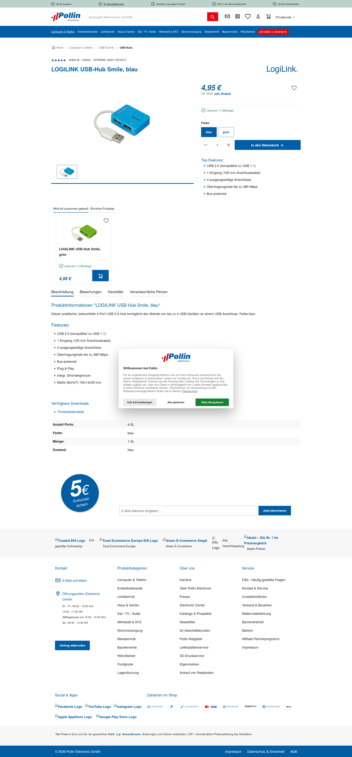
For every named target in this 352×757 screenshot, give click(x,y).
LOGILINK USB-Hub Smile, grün (80, 252)
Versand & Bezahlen (257, 605)
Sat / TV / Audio (128, 613)
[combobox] (147, 16)
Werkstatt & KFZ (129, 621)
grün (226, 132)
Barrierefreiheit (253, 621)
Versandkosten (131, 734)
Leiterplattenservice (194, 647)
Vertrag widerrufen (72, 645)
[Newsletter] (227, 16)
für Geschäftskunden (195, 630)
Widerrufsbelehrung (256, 613)
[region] (122, 133)
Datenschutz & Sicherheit (265, 751)
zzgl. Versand (222, 93)
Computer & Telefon (131, 579)
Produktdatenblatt (70, 411)
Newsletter (187, 621)
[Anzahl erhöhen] (228, 145)
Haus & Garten (128, 605)
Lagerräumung (128, 672)
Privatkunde (284, 17)
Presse (185, 596)
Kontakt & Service (255, 588)
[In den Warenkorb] (100, 275)
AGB (293, 751)
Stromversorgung (130, 630)
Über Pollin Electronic (195, 588)
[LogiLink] (282, 70)
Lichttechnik (126, 596)
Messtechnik (126, 638)
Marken (247, 630)
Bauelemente (127, 647)
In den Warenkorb (265, 145)
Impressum (250, 647)
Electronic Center (192, 605)
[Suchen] (212, 16)
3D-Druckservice (192, 655)
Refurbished (126, 655)
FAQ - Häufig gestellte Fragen (263, 579)
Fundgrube (125, 664)
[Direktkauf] (238, 16)
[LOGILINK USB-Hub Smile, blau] (122, 122)
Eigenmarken (189, 664)
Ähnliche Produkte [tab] (102, 208)
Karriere (185, 579)
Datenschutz (143, 518)
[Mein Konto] (258, 16)
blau (209, 132)
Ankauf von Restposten (197, 672)
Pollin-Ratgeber (191, 638)
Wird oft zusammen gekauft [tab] (70, 208)
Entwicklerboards (129, 588)
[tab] (62, 292)
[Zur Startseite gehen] (65, 16)
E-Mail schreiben (74, 580)
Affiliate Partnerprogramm (261, 638)
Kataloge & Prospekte (196, 613)
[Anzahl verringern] (205, 145)
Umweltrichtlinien (254, 596)
